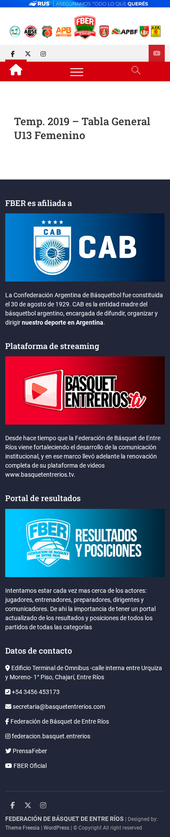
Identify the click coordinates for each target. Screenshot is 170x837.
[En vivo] (157, 53)
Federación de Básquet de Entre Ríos (59, 721)
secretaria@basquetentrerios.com (58, 706)
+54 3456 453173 (35, 691)
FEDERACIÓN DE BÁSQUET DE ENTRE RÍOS (64, 818)
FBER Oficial (29, 765)
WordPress (56, 828)
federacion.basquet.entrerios (50, 736)
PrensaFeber (29, 750)
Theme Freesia (22, 828)
